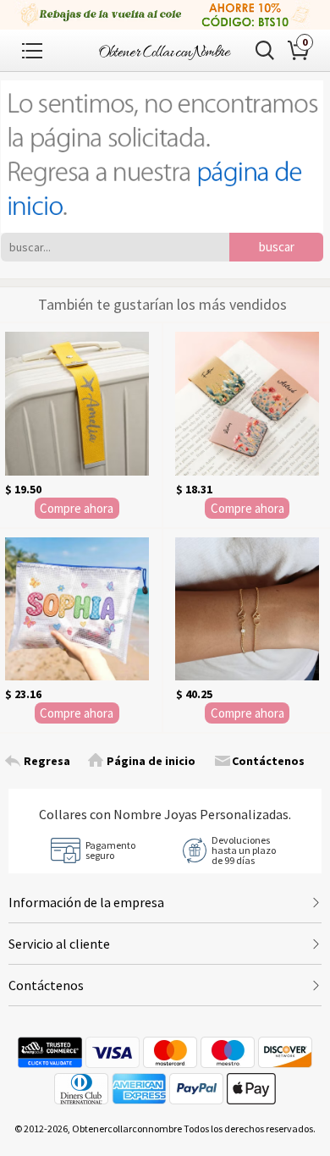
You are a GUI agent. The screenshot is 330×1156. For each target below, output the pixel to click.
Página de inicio (151, 760)
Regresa (47, 760)
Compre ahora (76, 508)
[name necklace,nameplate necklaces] (165, 50)
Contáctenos (268, 760)
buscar (276, 247)
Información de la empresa (86, 902)
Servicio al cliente (59, 943)
